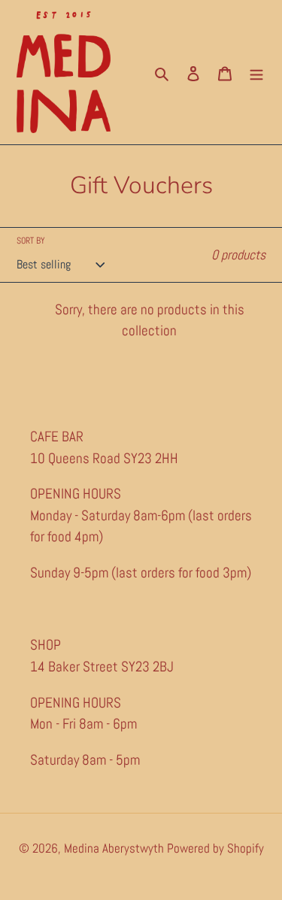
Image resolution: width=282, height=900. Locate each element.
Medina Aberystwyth (115, 848)
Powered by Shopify (215, 848)
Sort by (31, 241)
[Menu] (256, 72)
